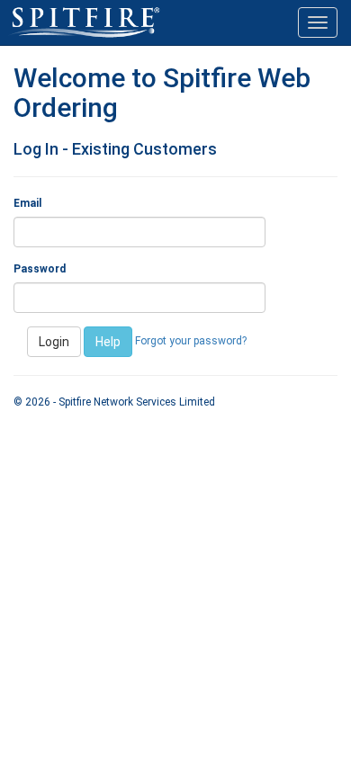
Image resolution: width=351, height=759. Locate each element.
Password (40, 269)
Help (108, 342)
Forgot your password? (191, 341)
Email (27, 203)
